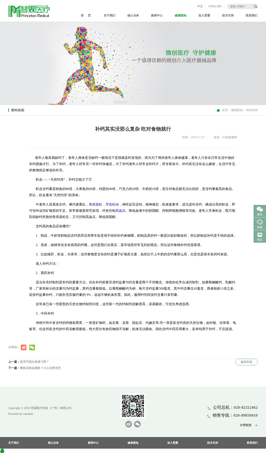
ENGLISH (215, 6)
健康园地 (237, 110)
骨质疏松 (95, 204)
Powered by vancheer (20, 413)
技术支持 (212, 442)
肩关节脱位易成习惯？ (34, 361)
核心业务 (53, 442)
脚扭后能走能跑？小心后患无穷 (40, 368)
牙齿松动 (112, 204)
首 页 (86, 15)
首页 (225, 110)
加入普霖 (172, 442)
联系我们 (251, 15)
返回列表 (246, 362)
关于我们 (13, 442)
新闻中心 (93, 442)
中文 (200, 6)
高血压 (121, 210)
